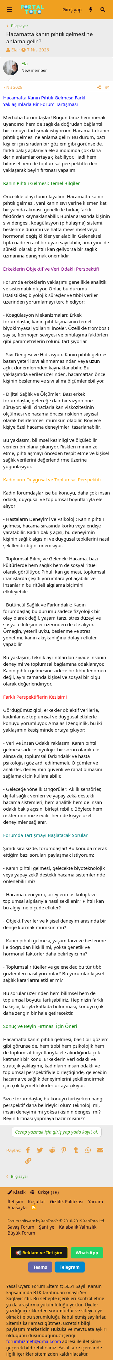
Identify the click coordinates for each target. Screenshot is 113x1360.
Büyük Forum (21, 1233)
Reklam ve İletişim (39, 1253)
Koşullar (36, 1201)
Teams (40, 1267)
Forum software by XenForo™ (56, 1221)
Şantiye (46, 1227)
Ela (14, 50)
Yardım (95, 1201)
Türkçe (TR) (47, 1192)
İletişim (15, 1201)
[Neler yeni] (91, 10)
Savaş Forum (21, 1227)
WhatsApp (87, 1253)
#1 (107, 87)
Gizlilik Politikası (66, 1201)
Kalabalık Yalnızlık (77, 1227)
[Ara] (103, 10)
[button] (9, 9)
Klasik (18, 1192)
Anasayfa (17, 1207)
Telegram (70, 1267)
